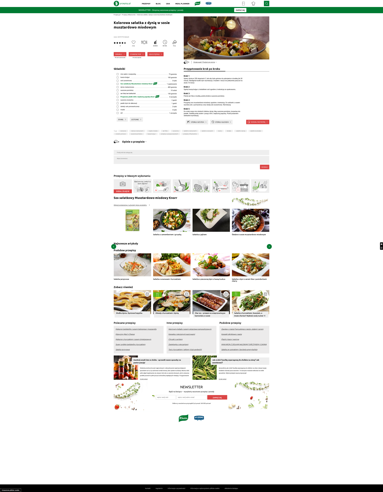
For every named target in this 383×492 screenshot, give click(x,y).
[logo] (122, 3)
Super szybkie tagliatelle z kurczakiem (130, 344)
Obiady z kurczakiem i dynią (167, 313)
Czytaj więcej (144, 379)
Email (121, 119)
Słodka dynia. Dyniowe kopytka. (129, 313)
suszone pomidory (136, 134)
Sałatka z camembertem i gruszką (167, 234)
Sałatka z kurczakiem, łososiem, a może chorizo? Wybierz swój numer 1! (249, 314)
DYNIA (220, 131)
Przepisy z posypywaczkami (169, 134)
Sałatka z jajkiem (199, 234)
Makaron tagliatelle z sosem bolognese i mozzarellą (136, 329)
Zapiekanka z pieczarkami (178, 344)
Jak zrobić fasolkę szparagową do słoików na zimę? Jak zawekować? (235, 361)
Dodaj (265, 167)
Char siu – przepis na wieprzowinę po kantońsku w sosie (210, 314)
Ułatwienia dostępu (231, 488)
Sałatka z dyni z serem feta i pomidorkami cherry (249, 280)
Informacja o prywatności (176, 488)
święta (229, 131)
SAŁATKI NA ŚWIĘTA (255, 131)
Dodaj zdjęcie (122, 191)
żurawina (176, 131)
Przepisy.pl (117, 15)
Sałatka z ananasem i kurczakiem (167, 279)
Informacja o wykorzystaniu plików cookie (205, 488)
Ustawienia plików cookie (10, 490)
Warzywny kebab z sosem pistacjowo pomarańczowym (189, 329)
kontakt (148, 488)
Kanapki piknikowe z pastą (231, 334)
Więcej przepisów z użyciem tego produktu (130, 205)
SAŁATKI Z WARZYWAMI (190, 131)
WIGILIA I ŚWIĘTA (153, 131)
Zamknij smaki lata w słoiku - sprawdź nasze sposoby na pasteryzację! (157, 361)
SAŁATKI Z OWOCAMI (207, 131)
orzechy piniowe (121, 134)
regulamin (159, 488)
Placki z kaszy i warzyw (230, 339)
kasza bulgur (152, 134)
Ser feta (165, 131)
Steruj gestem (197, 122)
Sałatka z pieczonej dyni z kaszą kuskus (208, 279)
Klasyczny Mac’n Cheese (125, 334)
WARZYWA (123, 131)
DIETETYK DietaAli (123, 37)
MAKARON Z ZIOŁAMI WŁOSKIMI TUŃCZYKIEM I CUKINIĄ (244, 344)
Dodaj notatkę (258, 122)
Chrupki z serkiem (175, 339)
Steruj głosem (222, 122)
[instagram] (382, 248)
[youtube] (382, 244)
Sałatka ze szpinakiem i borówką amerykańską (239, 349)
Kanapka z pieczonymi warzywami (181, 334)
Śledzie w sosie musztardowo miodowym (249, 234)
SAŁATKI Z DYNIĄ (240, 131)
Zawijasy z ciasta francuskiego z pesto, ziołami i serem (242, 329)
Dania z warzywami (137, 131)
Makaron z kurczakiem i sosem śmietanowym (133, 339)
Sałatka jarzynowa (121, 279)
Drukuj (118, 54)
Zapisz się (217, 397)
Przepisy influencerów (128, 15)
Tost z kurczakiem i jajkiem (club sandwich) (185, 349)
